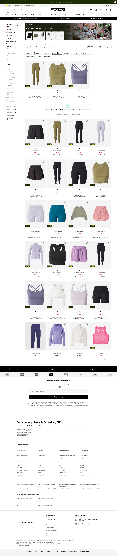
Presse (36, 551)
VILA (60, 465)
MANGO (82, 465)
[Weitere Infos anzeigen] (29, 24)
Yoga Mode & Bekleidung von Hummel (89, 484)
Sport (32, 44)
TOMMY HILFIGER (63, 472)
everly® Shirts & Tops (22, 455)
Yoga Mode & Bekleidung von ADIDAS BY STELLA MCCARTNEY (89, 490)
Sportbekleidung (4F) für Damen (25, 431)
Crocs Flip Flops (21, 450)
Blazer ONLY (41, 453)
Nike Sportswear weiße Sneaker (67, 455)
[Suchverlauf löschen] (110, 14)
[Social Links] (18, 523)
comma (39, 472)
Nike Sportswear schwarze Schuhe (68, 453)
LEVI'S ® (82, 467)
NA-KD (60, 467)
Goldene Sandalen (21, 448)
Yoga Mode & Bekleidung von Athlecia (26, 484)
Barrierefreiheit (73, 551)
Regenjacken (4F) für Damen (24, 432)
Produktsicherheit (85, 551)
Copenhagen (41, 467)
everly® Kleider (83, 458)
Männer (15, 9)
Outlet (9, 5)
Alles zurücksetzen (45, 56)
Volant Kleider (62, 448)
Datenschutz (49, 551)
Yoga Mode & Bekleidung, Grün (25, 498)
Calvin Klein (62, 470)
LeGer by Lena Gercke (85, 475)
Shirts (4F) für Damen (22, 434)
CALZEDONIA (41, 470)
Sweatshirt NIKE (21, 458)
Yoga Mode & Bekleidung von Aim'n (26, 489)
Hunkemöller (62, 475)
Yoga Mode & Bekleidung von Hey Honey (46, 485)
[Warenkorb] (110, 10)
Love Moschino (83, 470)
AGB (57, 551)
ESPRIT (82, 472)
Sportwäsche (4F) (21, 435)
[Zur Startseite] (26, 516)
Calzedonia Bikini (84, 450)
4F (49, 44)
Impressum (63, 551)
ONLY (18, 465)
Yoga (45, 44)
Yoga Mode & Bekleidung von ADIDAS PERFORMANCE (68, 485)
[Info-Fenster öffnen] (115, 2)
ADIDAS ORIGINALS (22, 470)
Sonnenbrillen (83, 453)
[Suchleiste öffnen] (97, 14)
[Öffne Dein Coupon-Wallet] (91, 10)
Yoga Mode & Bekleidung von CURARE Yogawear (47, 490)
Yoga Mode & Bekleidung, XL (45, 505)
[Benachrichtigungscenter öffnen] (101, 9)
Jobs (42, 551)
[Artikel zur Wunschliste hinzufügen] (43, 63)
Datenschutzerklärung (34, 404)
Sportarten (39, 44)
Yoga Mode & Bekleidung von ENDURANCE (66, 490)
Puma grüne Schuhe (64, 450)
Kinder (22, 9)
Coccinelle (19, 475)
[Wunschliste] (106, 10)
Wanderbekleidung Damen (86, 448)
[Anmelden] (96, 10)
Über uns (29, 551)
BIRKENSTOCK (20, 472)
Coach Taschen (41, 455)
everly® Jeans (62, 458)
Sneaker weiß (41, 458)
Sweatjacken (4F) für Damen (24, 429)
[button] (91, 47)
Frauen (8, 9)
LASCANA (19, 467)
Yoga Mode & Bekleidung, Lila (45, 498)
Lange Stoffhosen (42, 448)
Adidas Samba (83, 455)
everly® (39, 465)
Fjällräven (40, 475)
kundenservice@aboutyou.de (48, 405)
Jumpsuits (40, 450)
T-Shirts (19, 453)
